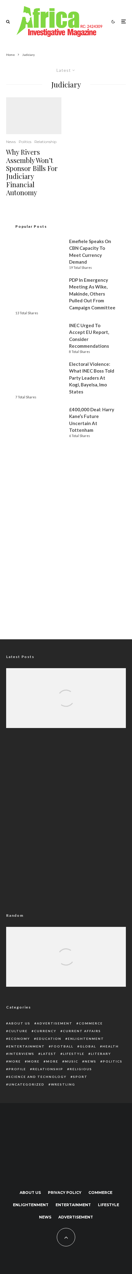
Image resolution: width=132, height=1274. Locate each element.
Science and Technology (38, 1076)
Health (111, 1046)
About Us (19, 1023)
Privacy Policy (64, 1192)
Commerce (91, 1023)
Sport (80, 1076)
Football (62, 1046)
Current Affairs (82, 1031)
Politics (25, 141)
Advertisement (54, 1023)
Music (71, 1061)
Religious (81, 1069)
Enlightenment (86, 1038)
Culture (18, 1031)
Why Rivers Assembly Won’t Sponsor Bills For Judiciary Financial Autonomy (32, 172)
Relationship (45, 141)
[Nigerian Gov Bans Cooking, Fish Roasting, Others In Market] (66, 966)
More (15, 1061)
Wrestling (63, 1084)
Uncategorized (27, 1084)
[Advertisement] (66, 556)
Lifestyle (73, 1053)
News (11, 141)
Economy (19, 1038)
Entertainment (27, 1046)
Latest (48, 1053)
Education (49, 1038)
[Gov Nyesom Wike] (33, 115)
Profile (17, 1069)
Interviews (21, 1053)
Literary (101, 1053)
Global (88, 1046)
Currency (45, 1031)
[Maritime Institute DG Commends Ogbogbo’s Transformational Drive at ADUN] (66, 707)
